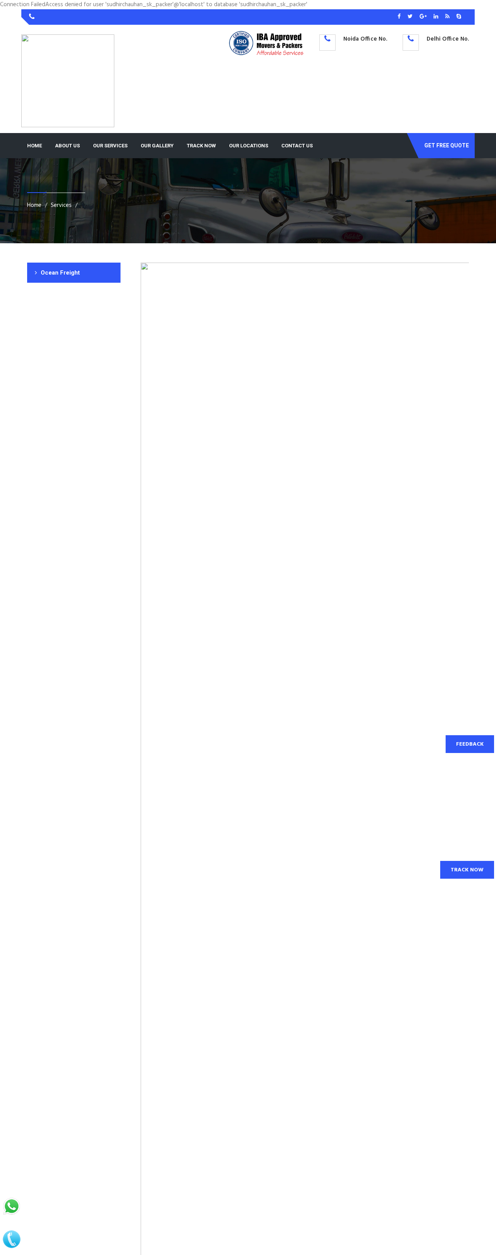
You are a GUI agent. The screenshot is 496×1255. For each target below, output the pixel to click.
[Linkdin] (436, 16)
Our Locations (248, 146)
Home (34, 146)
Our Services (110, 146)
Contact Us (297, 146)
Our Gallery (157, 146)
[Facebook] (400, 16)
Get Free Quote (446, 145)
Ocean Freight (60, 272)
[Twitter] (411, 16)
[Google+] (424, 16)
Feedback (470, 744)
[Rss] (448, 16)
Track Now (201, 146)
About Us (67, 146)
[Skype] (458, 16)
